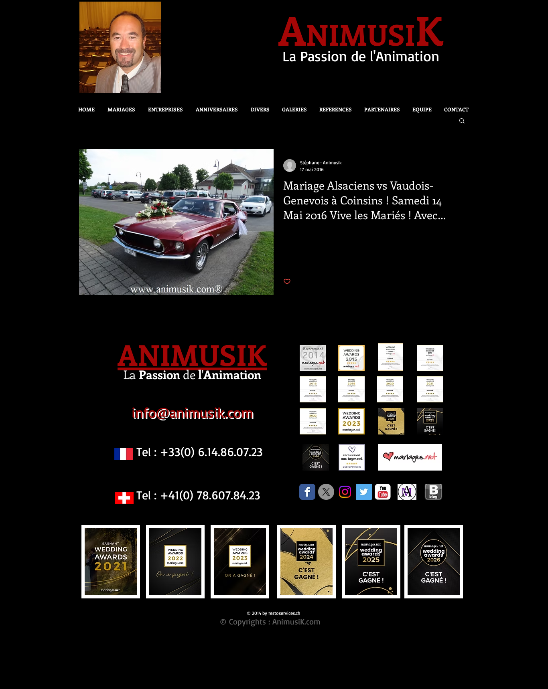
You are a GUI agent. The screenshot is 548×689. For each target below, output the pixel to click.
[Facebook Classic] (307, 492)
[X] (326, 492)
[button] (258, 109)
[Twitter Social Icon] (364, 492)
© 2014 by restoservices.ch (273, 613)
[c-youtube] (383, 492)
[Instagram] (345, 492)
